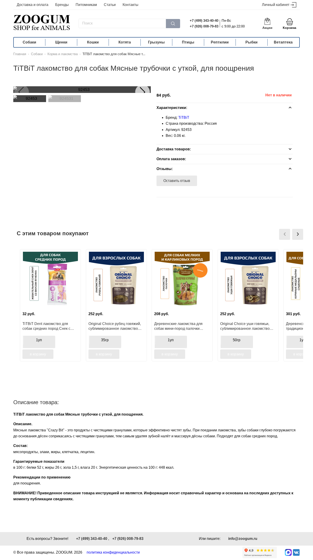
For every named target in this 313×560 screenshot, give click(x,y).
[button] (142, 92)
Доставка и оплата (32, 5)
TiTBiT (183, 117)
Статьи (110, 5)
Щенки (61, 42)
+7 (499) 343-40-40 (204, 20)
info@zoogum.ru (242, 539)
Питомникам (86, 5)
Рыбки (251, 42)
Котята (124, 42)
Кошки (93, 42)
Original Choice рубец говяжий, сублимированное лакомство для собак (114, 326)
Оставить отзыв (176, 181)
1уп (39, 340)
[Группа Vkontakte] (296, 552)
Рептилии (220, 42)
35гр (105, 340)
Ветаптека (283, 42)
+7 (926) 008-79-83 (204, 26)
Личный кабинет (275, 5)
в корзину (38, 354)
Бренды (62, 5)
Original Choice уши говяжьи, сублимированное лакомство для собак (245, 326)
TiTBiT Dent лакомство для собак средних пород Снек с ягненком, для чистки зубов (46, 326)
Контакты (130, 5)
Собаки (29, 42)
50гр (236, 340)
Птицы (188, 42)
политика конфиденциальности (113, 552)
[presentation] (284, 234)
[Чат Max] (288, 552)
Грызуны (156, 42)
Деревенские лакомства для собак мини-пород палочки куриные (178, 326)
